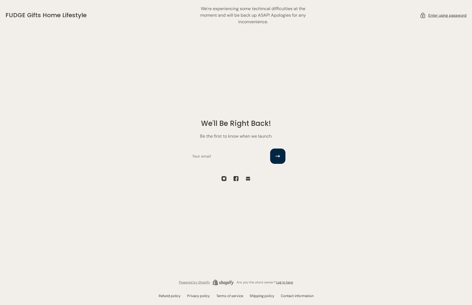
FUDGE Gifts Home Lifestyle (46, 15)
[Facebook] (236, 179)
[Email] (248, 179)
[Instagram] (224, 179)
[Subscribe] (277, 156)
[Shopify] (223, 282)
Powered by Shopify (194, 282)
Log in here (284, 282)
